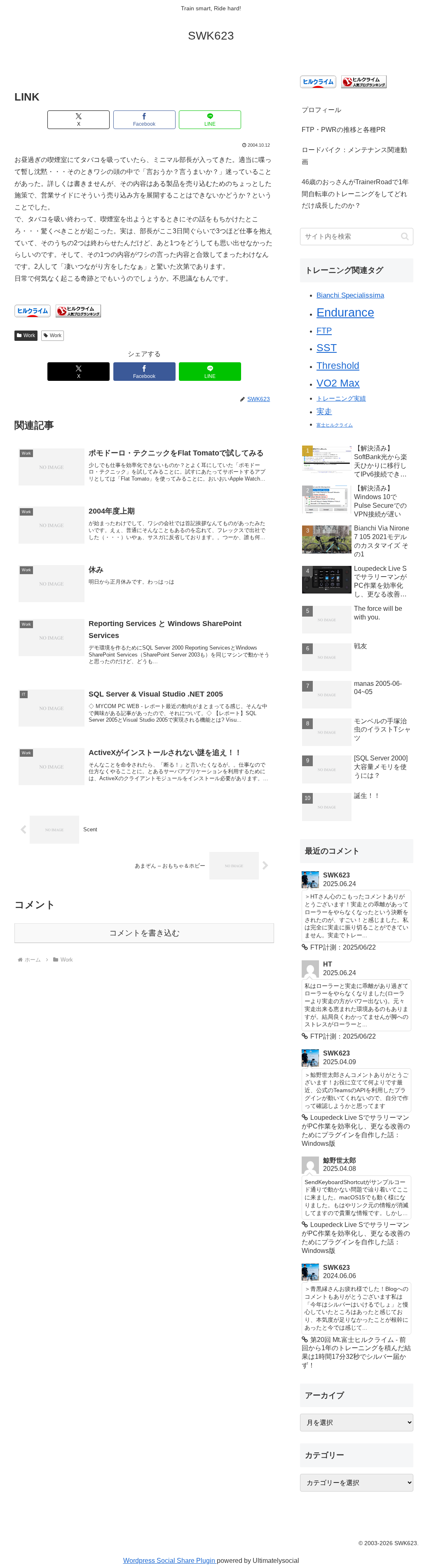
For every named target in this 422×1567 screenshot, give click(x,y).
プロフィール (321, 109)
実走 (324, 411)
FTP (324, 330)
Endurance (345, 312)
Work (29, 335)
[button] (405, 236)
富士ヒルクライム (334, 424)
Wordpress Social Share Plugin (170, 1560)
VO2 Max (338, 383)
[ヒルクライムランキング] (78, 310)
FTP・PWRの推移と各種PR (344, 129)
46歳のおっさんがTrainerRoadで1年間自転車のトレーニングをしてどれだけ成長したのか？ (355, 193)
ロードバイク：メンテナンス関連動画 (354, 155)
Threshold (337, 365)
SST (326, 347)
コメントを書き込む (144, 933)
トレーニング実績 (341, 398)
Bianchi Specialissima (350, 295)
